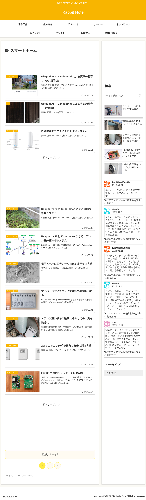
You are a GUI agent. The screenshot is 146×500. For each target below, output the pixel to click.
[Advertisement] (50, 62)
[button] (140, 95)
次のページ (50, 454)
